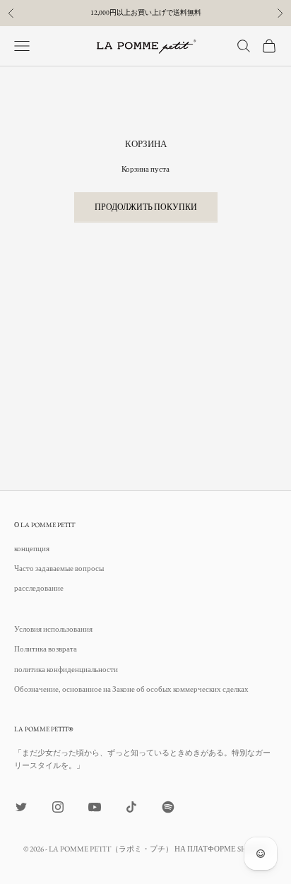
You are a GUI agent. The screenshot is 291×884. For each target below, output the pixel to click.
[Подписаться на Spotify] (168, 807)
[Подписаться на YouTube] (95, 807)
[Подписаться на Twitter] (21, 807)
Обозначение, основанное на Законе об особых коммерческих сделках (131, 689)
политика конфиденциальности (66, 669)
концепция (31, 548)
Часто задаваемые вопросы (59, 568)
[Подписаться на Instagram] (58, 807)
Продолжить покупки (146, 207)
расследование (39, 588)
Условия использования (53, 629)
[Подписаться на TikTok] (131, 807)
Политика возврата (45, 649)
